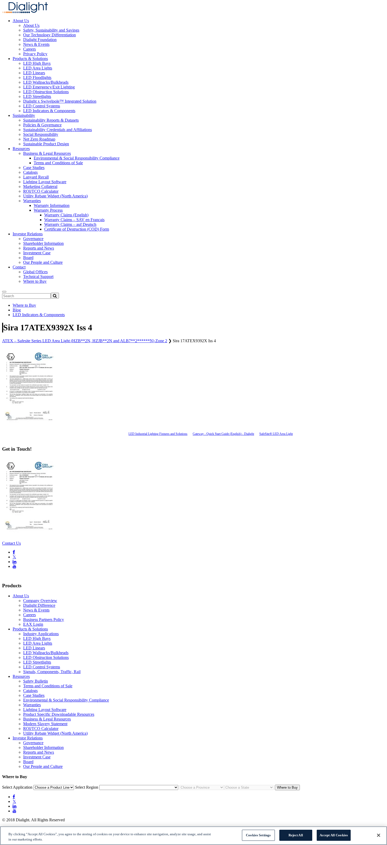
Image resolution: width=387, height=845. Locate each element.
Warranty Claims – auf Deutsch (70, 224)
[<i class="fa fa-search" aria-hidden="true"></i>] (55, 296)
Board (28, 257)
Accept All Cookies (334, 835)
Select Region (86, 787)
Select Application (17, 787)
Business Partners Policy (43, 619)
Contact (19, 267)
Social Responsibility (40, 134)
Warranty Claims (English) (66, 215)
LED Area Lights (37, 68)
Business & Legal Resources (47, 153)
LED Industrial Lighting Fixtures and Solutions (157, 434)
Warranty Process (48, 210)
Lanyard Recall (36, 177)
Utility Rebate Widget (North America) (55, 196)
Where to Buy (35, 281)
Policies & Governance (42, 125)
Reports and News (38, 248)
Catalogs (30, 172)
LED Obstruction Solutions (46, 92)
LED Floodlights (37, 77)
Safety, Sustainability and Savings (51, 30)
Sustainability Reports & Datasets (51, 120)
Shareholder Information (43, 243)
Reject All (296, 835)
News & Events (36, 44)
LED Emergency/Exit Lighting (49, 87)
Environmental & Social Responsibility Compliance (77, 158)
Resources (21, 148)
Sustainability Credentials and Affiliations (57, 129)
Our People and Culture (43, 262)
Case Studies (33, 167)
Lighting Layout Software (44, 182)
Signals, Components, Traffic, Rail (52, 671)
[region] (193, 835)
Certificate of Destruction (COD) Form (76, 229)
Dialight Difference (39, 605)
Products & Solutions (30, 58)
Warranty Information (52, 205)
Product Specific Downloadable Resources (58, 714)
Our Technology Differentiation (49, 35)
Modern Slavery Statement (45, 724)
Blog (17, 310)
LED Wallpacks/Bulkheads (45, 82)
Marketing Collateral (40, 186)
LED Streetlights (37, 96)
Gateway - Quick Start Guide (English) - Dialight (223, 434)
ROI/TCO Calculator (40, 191)
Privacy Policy (35, 54)
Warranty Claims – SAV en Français (74, 219)
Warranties (32, 200)
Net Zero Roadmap (39, 139)
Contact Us (11, 543)
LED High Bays (37, 63)
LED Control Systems (41, 106)
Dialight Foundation (40, 39)
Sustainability (24, 115)
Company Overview (40, 600)
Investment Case (37, 253)
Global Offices (35, 272)
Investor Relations (28, 234)
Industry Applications (41, 634)
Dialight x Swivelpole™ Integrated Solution (59, 101)
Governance (33, 238)
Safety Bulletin (35, 681)
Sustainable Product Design (46, 144)
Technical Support (38, 276)
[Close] (378, 835)
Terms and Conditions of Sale (58, 163)
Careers (29, 49)
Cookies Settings (258, 835)
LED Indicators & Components (49, 110)
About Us (21, 20)
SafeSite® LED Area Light (276, 434)
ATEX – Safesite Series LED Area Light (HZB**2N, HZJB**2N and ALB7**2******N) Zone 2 (84, 341)
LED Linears (34, 73)
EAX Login (33, 624)
